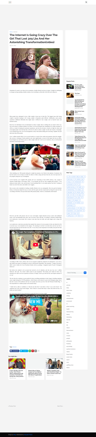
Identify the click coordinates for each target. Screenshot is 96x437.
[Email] (35, 351)
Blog (15, 434)
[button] (86, 2)
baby (83, 176)
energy (69, 181)
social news (80, 210)
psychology (70, 205)
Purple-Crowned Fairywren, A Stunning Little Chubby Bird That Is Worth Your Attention (80, 163)
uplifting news (71, 215)
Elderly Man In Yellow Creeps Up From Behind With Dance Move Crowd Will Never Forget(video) (35, 373)
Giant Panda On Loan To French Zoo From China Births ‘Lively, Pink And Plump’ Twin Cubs (80, 129)
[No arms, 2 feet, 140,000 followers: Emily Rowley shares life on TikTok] (70, 86)
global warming (71, 187)
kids (69, 194)
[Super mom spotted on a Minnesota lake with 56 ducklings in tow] (70, 146)
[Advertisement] (48, 17)
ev (78, 184)
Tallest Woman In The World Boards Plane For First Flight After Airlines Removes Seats (80, 138)
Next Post (59, 406)
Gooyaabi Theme (28, 434)
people (77, 200)
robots (81, 208)
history (80, 189)
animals (75, 176)
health (81, 187)
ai (68, 176)
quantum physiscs (72, 208)
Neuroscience (71, 197)
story (76, 213)
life (74, 194)
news (80, 197)
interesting (71, 192)
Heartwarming (71, 189)
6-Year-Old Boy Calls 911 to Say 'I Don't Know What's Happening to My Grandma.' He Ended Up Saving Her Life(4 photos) (16, 373)
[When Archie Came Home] (70, 113)
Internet (15, 31)
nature (80, 194)
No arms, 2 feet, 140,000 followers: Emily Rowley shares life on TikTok (80, 86)
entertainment (79, 181)
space (69, 213)
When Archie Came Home (79, 112)
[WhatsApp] (29, 351)
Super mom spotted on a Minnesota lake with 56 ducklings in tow (80, 146)
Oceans (70, 200)
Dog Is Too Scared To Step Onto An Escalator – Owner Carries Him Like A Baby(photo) (80, 154)
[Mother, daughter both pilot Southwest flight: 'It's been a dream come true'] (54, 363)
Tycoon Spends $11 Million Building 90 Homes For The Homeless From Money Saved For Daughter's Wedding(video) (80, 103)
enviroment (71, 184)
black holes (70, 179)
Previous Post (12, 406)
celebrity (79, 179)
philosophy (70, 202)
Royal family (71, 210)
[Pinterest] (32, 351)
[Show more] (38, 351)
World (80, 215)
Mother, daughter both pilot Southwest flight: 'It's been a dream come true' (54, 372)
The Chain (77, 93)
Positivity (79, 202)
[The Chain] (70, 95)
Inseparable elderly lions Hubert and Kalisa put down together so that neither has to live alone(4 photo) (80, 120)
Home (11, 31)
